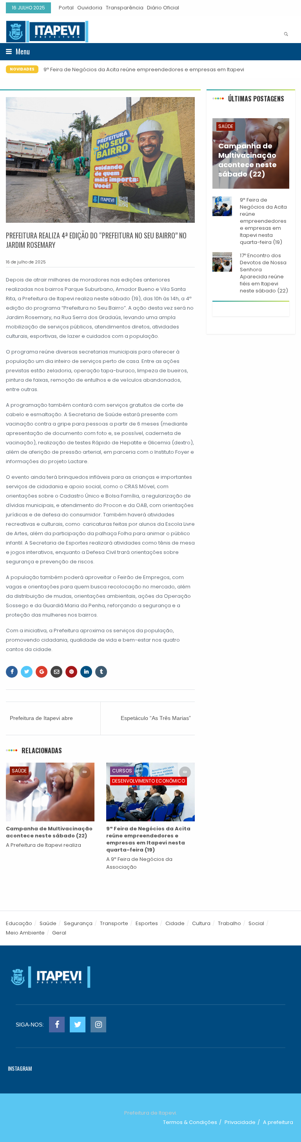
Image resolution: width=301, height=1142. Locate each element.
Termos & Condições (190, 1122)
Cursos (122, 770)
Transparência (124, 7)
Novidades (22, 69)
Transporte (114, 923)
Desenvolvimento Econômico (148, 781)
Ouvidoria (89, 7)
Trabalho (229, 923)
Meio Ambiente (25, 932)
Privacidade (240, 1122)
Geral (59, 932)
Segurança (78, 923)
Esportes (147, 923)
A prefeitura (278, 1122)
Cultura (201, 923)
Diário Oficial (163, 7)
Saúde (19, 770)
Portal (66, 7)
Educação (19, 923)
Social (256, 923)
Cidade (175, 923)
